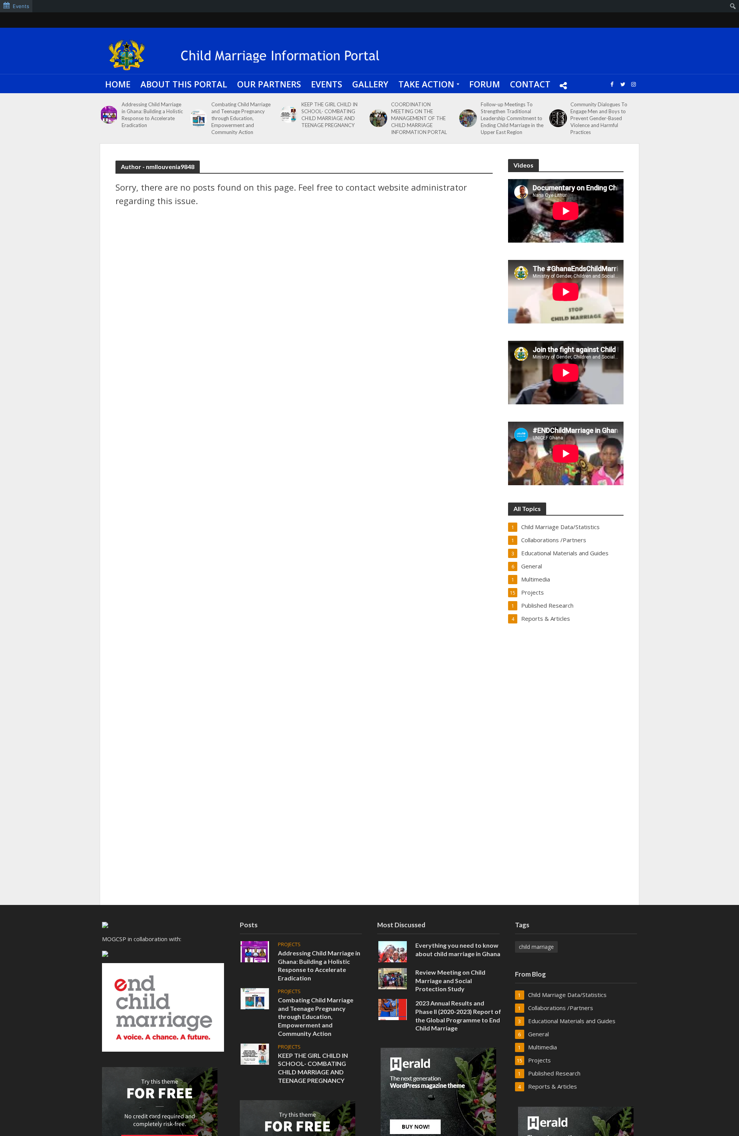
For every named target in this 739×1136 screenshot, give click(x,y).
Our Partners (269, 84)
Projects (289, 944)
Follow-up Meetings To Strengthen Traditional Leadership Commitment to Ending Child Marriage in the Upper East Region (512, 118)
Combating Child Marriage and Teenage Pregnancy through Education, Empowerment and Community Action (241, 118)
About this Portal (183, 84)
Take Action (426, 84)
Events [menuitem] (21, 6)
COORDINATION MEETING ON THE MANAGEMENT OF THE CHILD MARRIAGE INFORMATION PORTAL (419, 118)
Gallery (370, 84)
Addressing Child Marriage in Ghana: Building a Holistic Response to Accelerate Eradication (152, 114)
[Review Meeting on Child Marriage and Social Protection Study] (392, 978)
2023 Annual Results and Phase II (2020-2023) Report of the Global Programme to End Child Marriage (458, 1015)
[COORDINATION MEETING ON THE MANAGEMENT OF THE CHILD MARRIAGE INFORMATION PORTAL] (378, 118)
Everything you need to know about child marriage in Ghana (457, 949)
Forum (484, 84)
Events (326, 84)
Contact (530, 84)
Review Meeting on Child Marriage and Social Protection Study (450, 980)
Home (117, 84)
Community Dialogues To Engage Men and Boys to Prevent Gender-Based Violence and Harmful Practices (598, 118)
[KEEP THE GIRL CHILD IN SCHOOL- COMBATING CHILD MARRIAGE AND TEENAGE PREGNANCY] (289, 115)
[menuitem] (733, 6)
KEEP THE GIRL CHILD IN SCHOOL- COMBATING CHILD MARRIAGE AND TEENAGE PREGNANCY (329, 114)
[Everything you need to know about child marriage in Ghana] (392, 951)
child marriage (536, 946)
